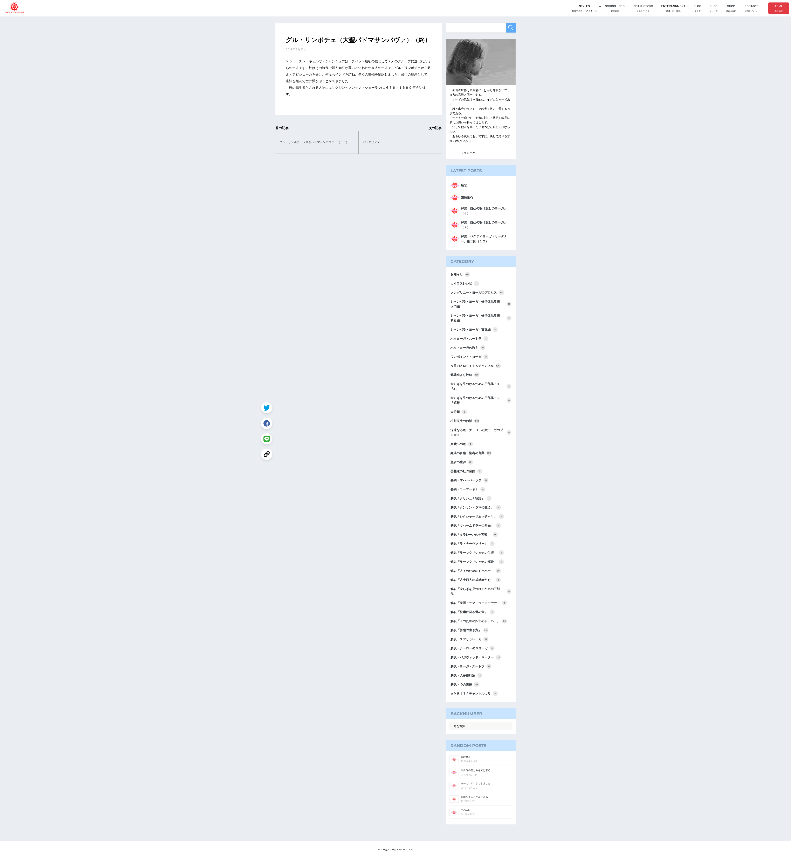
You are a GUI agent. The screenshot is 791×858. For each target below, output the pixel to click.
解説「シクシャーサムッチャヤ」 (476, 516)
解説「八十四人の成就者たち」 (474, 580)
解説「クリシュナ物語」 (469, 498)
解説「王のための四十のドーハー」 (478, 621)
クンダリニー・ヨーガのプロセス (476, 292)
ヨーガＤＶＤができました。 (477, 783)
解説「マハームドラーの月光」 (474, 525)
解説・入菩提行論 (465, 675)
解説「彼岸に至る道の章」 (471, 612)
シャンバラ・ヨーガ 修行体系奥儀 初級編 (480, 318)
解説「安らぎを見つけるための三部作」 (480, 591)
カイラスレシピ (463, 283)
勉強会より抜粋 (464, 375)
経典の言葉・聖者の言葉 (470, 453)
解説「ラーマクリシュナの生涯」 (476, 553)
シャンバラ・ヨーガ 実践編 (473, 329)
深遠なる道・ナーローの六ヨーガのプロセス (480, 432)
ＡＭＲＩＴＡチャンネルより (473, 693)
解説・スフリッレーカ (468, 639)
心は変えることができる (474, 796)
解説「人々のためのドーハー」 (475, 571)
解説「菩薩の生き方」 (469, 630)
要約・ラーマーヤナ (466, 489)
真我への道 (460, 444)
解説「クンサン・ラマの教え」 (474, 507)
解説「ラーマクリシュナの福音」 (476, 562)
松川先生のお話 (464, 421)
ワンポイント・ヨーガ (468, 357)
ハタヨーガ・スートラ (468, 338)
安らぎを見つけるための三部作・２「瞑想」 (480, 400)
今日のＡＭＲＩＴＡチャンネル (475, 366)
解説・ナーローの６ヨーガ (471, 648)
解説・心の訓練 (464, 684)
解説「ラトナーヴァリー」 (471, 544)
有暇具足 (466, 756)
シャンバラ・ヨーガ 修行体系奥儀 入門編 (480, 304)
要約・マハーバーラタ (468, 480)
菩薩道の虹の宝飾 (465, 471)
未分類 (457, 412)
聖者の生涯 (461, 462)
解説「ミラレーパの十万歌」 (473, 534)
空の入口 (466, 810)
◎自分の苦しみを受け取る (475, 770)
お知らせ (459, 274)
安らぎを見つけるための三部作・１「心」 (480, 386)
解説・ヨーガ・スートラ (470, 666)
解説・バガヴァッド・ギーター (475, 657)
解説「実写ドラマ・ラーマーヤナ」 (477, 603)
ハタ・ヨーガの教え (467, 348)
